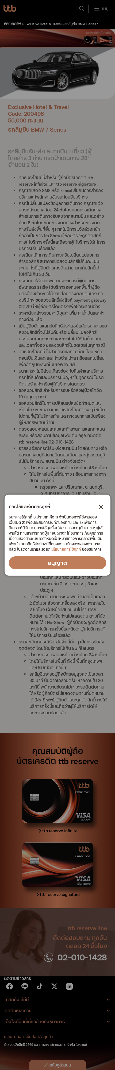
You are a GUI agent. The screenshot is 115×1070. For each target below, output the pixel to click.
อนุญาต (57, 563)
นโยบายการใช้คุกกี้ (66, 549)
